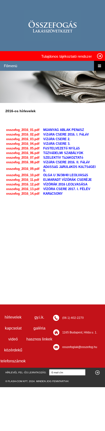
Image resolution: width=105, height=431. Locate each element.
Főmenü (10, 66)
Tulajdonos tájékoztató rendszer (66, 56)
